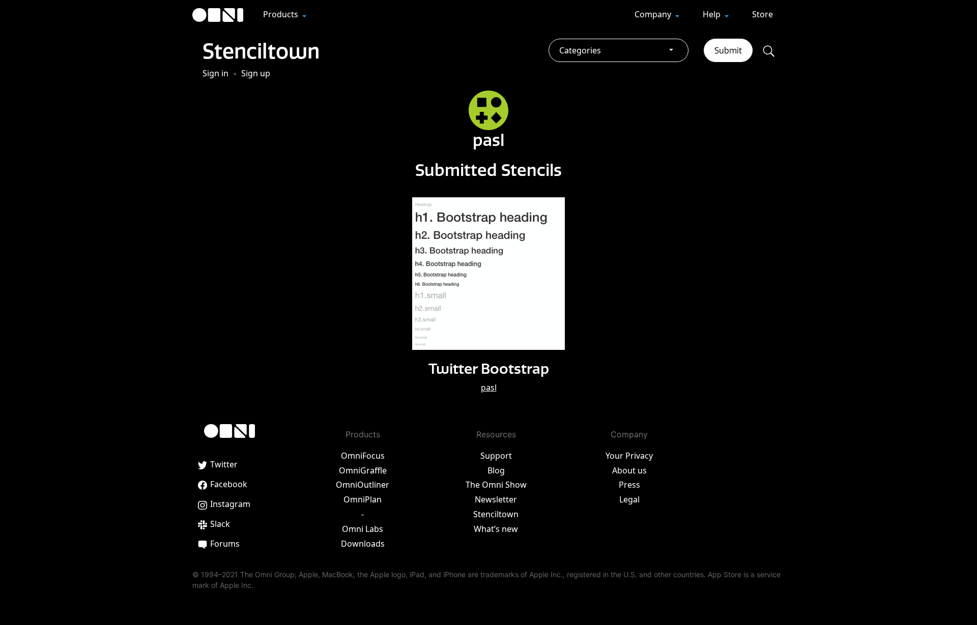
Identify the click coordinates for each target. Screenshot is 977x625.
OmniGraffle (363, 470)
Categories (580, 50)
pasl (489, 387)
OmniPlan (362, 499)
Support (496, 455)
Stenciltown (261, 51)
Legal (629, 499)
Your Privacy (629, 455)
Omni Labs (362, 528)
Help (713, 14)
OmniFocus (363, 455)
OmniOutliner (362, 484)
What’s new (496, 528)
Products (281, 14)
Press (629, 484)
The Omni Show (496, 484)
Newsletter (496, 499)
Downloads (363, 543)
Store (762, 14)
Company (654, 14)
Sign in (215, 73)
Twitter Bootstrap (488, 368)
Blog (496, 470)
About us (629, 470)
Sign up (255, 73)
